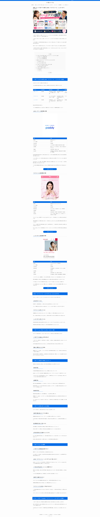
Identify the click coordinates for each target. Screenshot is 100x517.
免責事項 (59, 514)
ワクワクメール (36, 96)
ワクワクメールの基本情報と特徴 (42, 57)
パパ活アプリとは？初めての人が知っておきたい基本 (44, 64)
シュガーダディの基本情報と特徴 (42, 58)
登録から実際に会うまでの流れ (42, 66)
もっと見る (50, 72)
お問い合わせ (55, 514)
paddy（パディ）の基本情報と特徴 (42, 56)
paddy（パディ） (36, 91)
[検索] (72, 0)
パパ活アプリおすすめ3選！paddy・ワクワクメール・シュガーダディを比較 (47, 55)
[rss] (71, 0)
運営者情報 (41, 514)
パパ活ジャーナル (50, 2)
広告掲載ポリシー (51, 514)
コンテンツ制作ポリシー (46, 514)
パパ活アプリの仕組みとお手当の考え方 (43, 65)
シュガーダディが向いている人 (42, 63)
